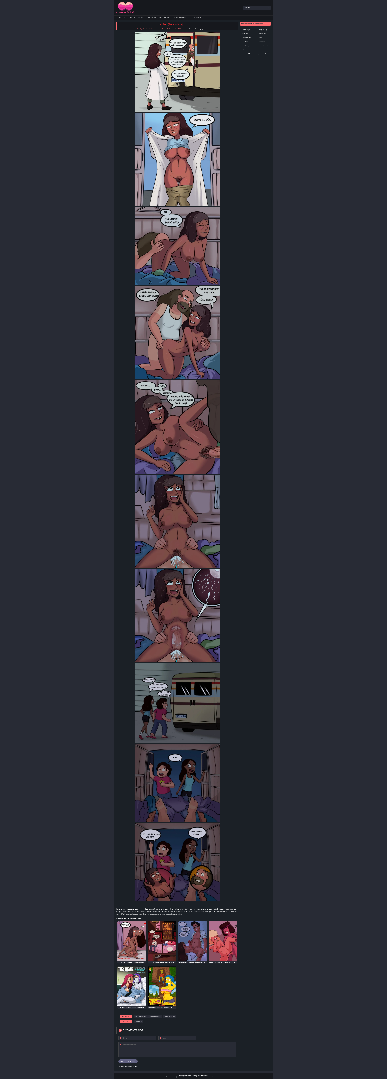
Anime (120, 18)
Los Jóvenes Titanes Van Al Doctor (131, 1007)
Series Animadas (180, 18)
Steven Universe (167, 29)
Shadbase (245, 42)
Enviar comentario (128, 1061)
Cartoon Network (135, 18)
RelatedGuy (138, 1022)
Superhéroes (197, 18)
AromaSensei (263, 46)
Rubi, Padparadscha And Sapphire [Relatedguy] (227, 962)
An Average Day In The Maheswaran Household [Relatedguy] (202, 962)
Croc (260, 38)
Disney (150, 18)
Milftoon (245, 50)
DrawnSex (262, 34)
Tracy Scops (246, 30)
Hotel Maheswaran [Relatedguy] (162, 962)
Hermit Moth (246, 38)
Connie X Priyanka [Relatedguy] (132, 962)
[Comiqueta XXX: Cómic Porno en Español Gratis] (125, 8)
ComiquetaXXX (142, 29)
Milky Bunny (263, 30)
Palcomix (245, 34)
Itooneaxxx (262, 50)
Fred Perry (245, 46)
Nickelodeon (164, 18)
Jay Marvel (262, 54)
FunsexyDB (246, 54)
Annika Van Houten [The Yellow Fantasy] (163, 1007)
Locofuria (262, 42)
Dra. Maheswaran (181, 29)
